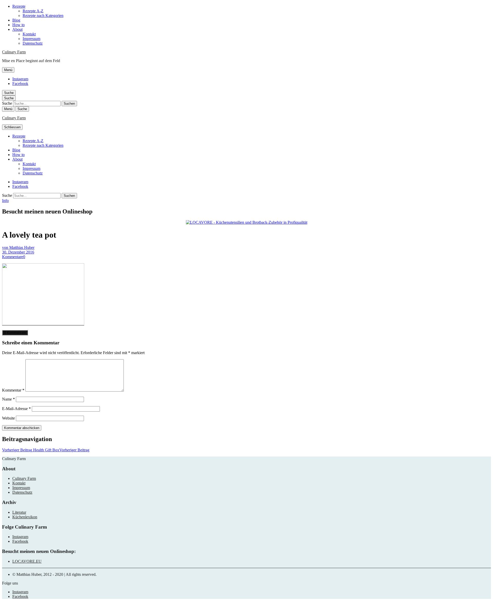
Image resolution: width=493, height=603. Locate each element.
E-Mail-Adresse (16, 408)
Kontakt (29, 34)
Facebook (20, 83)
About (17, 29)
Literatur (19, 512)
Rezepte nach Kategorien (43, 15)
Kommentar (13, 390)
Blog (16, 20)
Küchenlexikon (24, 517)
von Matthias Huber (18, 247)
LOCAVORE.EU (27, 561)
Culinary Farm (14, 52)
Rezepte (18, 6)
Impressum (31, 38)
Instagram (20, 79)
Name (8, 399)
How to (18, 25)
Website (8, 418)
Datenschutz (33, 43)
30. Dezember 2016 (18, 252)
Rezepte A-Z (33, 11)
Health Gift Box (45, 450)
